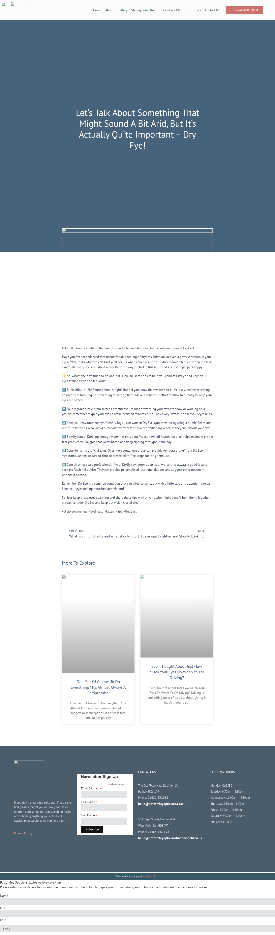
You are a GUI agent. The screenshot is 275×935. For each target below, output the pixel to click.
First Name (89, 801)
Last (3, 920)
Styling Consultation (145, 10)
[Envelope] (179, 852)
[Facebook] (143, 852)
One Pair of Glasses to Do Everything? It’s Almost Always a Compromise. (98, 687)
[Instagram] (155, 852)
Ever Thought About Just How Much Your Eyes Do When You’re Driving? (177, 672)
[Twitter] (167, 852)
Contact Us (212, 10)
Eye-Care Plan (172, 10)
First (3, 908)
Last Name (89, 815)
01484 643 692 (158, 832)
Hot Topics (193, 10)
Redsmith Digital (151, 876)
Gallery (122, 10)
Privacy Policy (23, 833)
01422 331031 (158, 797)
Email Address (91, 788)
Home (97, 10)
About (109, 10)
